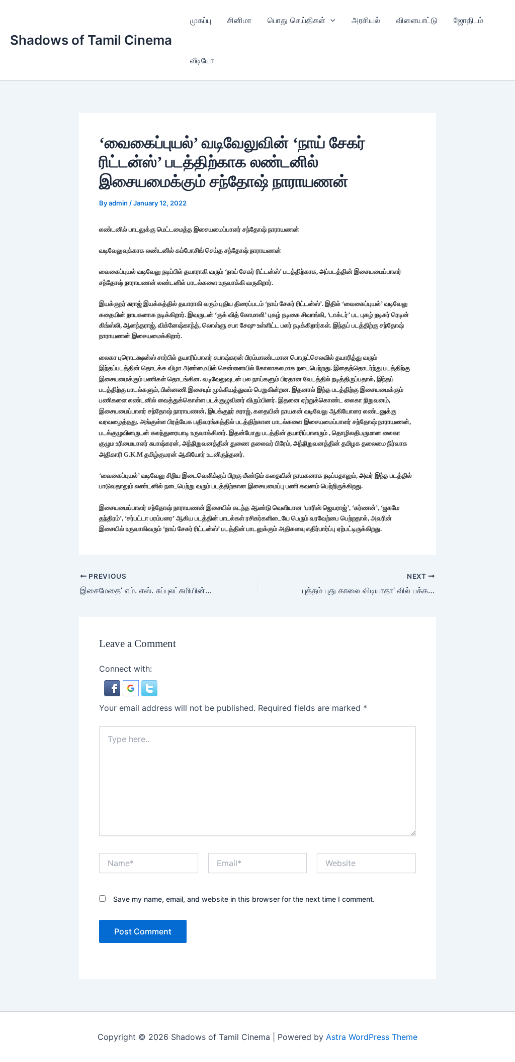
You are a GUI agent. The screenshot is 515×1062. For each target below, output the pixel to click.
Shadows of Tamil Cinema (91, 40)
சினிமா (239, 20)
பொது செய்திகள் (296, 20)
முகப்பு (200, 20)
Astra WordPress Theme (371, 1037)
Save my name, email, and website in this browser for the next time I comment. (244, 899)
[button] (330, 20)
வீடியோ (202, 60)
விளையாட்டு (417, 20)
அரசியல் (366, 20)
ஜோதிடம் (468, 20)
